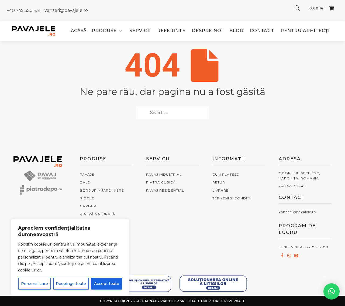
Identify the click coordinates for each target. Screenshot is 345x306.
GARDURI (89, 206)
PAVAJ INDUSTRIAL (164, 174)
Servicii (140, 30)
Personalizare (34, 283)
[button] (331, 291)
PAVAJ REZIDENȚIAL (165, 190)
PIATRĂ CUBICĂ (161, 182)
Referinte (171, 30)
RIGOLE (87, 198)
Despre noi (207, 30)
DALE (85, 182)
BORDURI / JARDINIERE (102, 190)
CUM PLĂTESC (225, 174)
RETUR (218, 182)
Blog (236, 30)
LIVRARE (220, 190)
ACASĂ (79, 30)
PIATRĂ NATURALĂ (97, 214)
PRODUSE (104, 30)
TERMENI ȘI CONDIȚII (231, 198)
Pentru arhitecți (305, 30)
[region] (70, 257)
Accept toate (106, 283)
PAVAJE (87, 174)
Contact (262, 30)
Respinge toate (71, 283)
